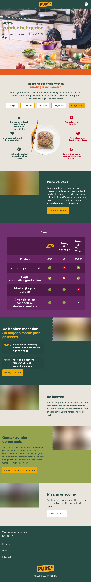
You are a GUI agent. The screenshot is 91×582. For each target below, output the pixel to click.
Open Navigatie (5, 4)
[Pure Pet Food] (45, 7)
